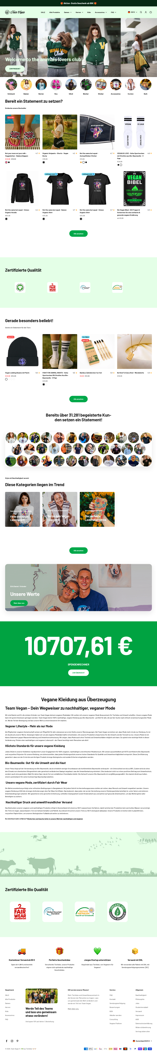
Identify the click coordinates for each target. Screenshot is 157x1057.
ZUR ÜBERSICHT (78, 673)
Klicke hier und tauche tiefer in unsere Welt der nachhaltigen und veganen (55, 819)
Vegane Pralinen (116, 1023)
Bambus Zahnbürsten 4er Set (91, 373)
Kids (89, 12)
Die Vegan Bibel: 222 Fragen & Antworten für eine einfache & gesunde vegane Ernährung (128, 212)
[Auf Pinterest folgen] (17, 1041)
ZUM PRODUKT (14, 69)
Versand (139, 1011)
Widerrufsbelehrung (143, 1027)
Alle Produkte (54, 12)
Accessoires (100, 12)
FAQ (112, 12)
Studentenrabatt (142, 1007)
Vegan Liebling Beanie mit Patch (17, 373)
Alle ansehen (78, 234)
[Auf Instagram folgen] (12, 1041)
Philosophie (140, 999)
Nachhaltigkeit (141, 995)
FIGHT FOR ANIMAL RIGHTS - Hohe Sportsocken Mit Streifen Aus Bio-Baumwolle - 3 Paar (55, 375)
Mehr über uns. (73, 1009)
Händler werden (116, 1015)
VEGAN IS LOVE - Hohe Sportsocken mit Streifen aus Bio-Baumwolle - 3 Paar (130, 155)
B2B (111, 1011)
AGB (137, 1019)
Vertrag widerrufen (143, 1031)
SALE (43, 12)
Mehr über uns (19, 603)
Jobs (137, 1003)
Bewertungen (115, 1007)
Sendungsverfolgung (117, 1003)
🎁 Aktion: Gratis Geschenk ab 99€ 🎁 (78, 3)
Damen (66, 12)
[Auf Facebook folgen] (6, 1041)
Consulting (114, 1019)
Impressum (140, 1015)
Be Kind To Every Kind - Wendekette (130, 373)
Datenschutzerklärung (144, 1023)
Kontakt (113, 999)
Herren (78, 12)
